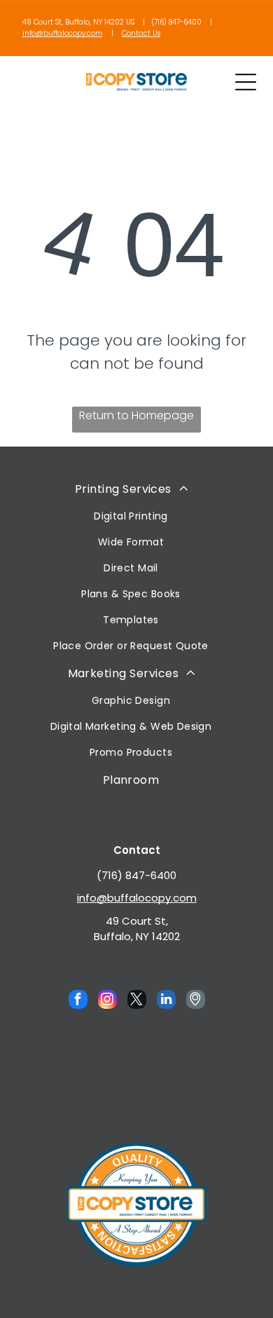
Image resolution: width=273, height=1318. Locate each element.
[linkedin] (166, 1001)
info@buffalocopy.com (62, 33)
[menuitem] (131, 566)
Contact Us (141, 33)
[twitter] (136, 1001)
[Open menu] (245, 82)
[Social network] (195, 1001)
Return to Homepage (136, 415)
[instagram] (107, 1001)
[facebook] (78, 1001)
